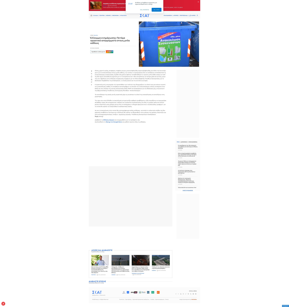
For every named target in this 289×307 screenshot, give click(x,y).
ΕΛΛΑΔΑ (95, 15)
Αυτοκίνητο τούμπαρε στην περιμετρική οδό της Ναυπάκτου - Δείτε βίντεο (187, 172)
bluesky (188, 294)
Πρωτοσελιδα (184, 15)
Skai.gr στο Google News (114, 122)
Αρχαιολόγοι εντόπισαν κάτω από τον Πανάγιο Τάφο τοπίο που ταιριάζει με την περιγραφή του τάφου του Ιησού (140, 269)
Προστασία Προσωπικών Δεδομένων (141, 299)
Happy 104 (158, 292)
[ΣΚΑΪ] (144, 15)
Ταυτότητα (121, 299)
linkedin (181, 294)
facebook (91, 71)
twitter (91, 73)
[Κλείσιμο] (198, 2)
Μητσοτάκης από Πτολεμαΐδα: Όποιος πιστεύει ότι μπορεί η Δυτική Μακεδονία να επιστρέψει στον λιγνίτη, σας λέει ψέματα (99, 269)
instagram (183, 294)
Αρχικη (91, 35)
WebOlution (194, 299)
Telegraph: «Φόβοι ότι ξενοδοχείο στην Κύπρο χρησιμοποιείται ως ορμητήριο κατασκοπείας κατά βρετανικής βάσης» (120, 269)
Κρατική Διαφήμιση (159, 299)
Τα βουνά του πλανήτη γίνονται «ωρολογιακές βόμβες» (161, 267)
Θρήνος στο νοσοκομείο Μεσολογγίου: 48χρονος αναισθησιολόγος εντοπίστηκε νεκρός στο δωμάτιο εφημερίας (186, 180)
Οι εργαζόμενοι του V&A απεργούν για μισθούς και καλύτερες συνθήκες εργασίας (187, 147)
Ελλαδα (105, 5)
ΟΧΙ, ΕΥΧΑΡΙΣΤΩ (144, 9)
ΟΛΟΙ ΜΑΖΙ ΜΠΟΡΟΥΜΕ (141, 293)
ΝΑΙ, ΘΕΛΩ (157, 9)
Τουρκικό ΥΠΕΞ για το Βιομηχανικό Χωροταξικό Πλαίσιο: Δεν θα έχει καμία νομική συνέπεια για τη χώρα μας (187, 163)
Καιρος (193, 15)
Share (91, 84)
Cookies (152, 299)
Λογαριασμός (197, 15)
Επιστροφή (285, 301)
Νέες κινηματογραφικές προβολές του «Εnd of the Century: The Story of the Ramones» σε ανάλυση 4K (187, 155)
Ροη (178, 142)
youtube (193, 294)
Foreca (167, 299)
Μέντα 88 (152, 292)
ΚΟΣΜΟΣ (108, 15)
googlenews (196, 294)
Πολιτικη (93, 274)
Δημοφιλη (184, 142)
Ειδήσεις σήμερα (108, 120)
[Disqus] (130, 145)
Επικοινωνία (102, 295)
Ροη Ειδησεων (168, 15)
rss (191, 294)
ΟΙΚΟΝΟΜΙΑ (115, 15)
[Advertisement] (130, 238)
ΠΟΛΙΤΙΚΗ (102, 15)
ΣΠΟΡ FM (134, 292)
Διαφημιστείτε (95, 295)
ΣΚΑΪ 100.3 (128, 292)
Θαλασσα (96, 35)
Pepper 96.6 (148, 292)
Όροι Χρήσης (128, 299)
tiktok (186, 294)
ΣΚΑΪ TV (124, 292)
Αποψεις (175, 15)
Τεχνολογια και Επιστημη (138, 273)
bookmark (91, 82)
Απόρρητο (285, 305)
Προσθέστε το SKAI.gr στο (101, 51)
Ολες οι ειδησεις (188, 190)
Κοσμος (113, 274)
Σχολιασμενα (193, 142)
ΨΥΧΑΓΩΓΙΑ (123, 15)
